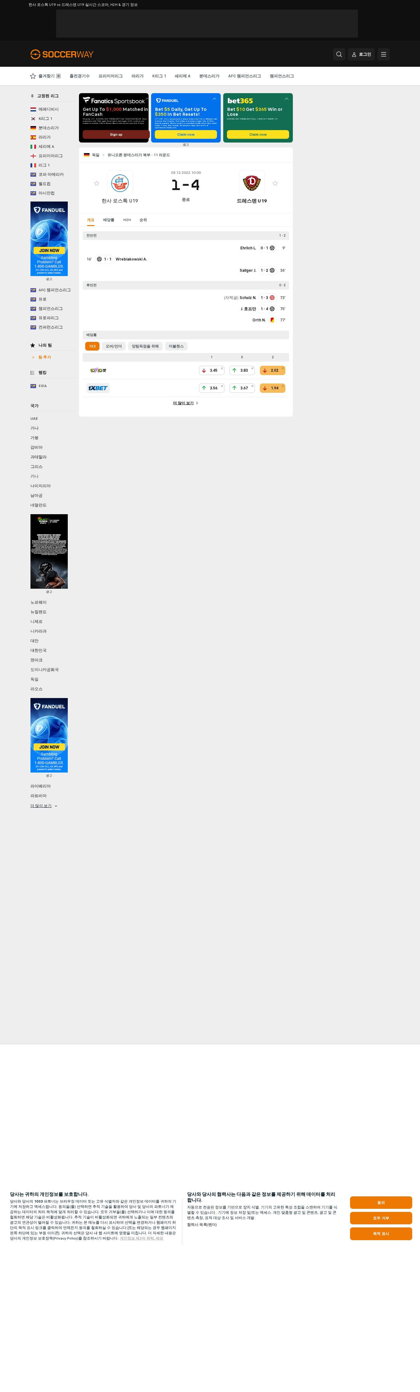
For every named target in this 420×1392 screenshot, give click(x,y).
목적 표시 (381, 1233)
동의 (381, 1202)
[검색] (339, 54)
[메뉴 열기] (383, 54)
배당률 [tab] (108, 220)
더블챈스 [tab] (176, 346)
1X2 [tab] (92, 346)
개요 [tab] (91, 220)
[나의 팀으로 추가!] (97, 183)
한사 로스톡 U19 (120, 201)
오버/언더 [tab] (114, 346)
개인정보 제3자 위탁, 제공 (141, 1238)
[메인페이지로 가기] (73, 54)
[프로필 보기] (120, 183)
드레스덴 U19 (252, 201)
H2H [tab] (127, 220)
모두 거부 (381, 1218)
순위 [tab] (143, 220)
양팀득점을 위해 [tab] (145, 346)
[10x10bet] (98, 370)
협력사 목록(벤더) (202, 1224)
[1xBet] (98, 388)
